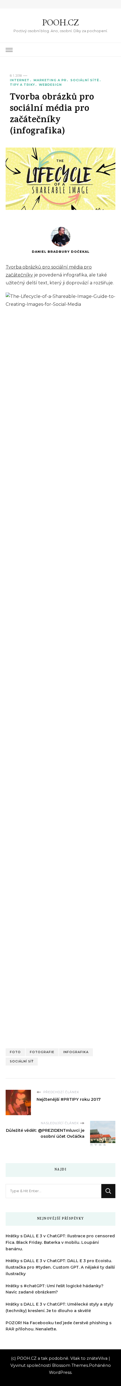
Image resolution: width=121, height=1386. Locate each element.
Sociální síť (21, 1061)
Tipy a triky (22, 85)
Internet (20, 80)
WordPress (60, 1372)
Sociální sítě (84, 80)
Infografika (76, 1052)
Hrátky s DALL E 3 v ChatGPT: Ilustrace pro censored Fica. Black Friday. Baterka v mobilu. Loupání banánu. (60, 1242)
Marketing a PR (49, 80)
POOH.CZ (60, 22)
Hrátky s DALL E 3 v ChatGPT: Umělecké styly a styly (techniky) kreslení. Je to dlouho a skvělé (59, 1307)
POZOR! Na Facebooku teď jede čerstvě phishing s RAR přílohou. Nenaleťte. (58, 1326)
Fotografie (42, 1052)
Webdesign (50, 85)
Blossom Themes (70, 1365)
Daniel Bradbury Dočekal (60, 252)
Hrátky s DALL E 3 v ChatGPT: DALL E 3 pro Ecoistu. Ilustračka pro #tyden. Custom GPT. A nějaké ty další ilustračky (60, 1267)
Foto (15, 1052)
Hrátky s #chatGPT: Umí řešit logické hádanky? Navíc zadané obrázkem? (55, 1289)
